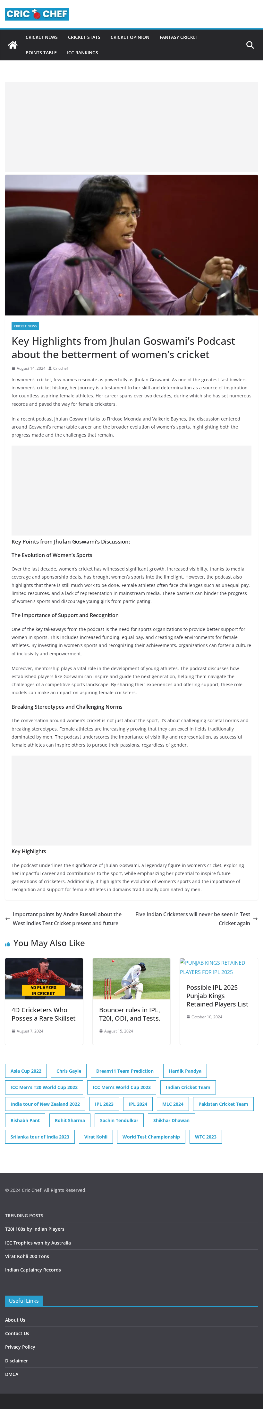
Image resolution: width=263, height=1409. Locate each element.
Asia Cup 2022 (26, 1071)
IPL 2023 (104, 1104)
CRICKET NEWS (25, 326)
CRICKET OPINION (130, 37)
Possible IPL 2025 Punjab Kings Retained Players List (217, 995)
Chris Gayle (68, 1071)
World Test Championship (151, 1137)
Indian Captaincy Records (33, 1270)
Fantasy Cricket (179, 37)
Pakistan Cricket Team (223, 1104)
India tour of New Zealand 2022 (45, 1104)
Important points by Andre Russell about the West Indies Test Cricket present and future (67, 919)
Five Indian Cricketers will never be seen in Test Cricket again (192, 919)
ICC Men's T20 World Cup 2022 (44, 1087)
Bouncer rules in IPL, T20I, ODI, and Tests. (129, 1014)
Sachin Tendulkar (119, 1120)
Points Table (41, 52)
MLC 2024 (172, 1104)
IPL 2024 (138, 1104)
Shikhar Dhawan (171, 1120)
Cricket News (42, 37)
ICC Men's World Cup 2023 (122, 1087)
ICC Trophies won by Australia (38, 1243)
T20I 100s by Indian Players (34, 1229)
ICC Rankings (82, 52)
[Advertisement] (131, 127)
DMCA (11, 1374)
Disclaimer (16, 1361)
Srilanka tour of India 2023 (40, 1137)
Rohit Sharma (70, 1120)
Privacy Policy (20, 1347)
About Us (15, 1320)
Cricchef (60, 368)
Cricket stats (84, 37)
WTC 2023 (205, 1137)
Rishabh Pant (25, 1120)
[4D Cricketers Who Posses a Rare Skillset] (44, 962)
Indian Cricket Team (188, 1087)
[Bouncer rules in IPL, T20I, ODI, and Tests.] (132, 962)
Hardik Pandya (185, 1071)
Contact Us (17, 1333)
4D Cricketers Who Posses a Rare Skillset (44, 1014)
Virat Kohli (95, 1137)
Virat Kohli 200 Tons (27, 1256)
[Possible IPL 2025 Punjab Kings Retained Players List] (219, 962)
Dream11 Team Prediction (125, 1071)
